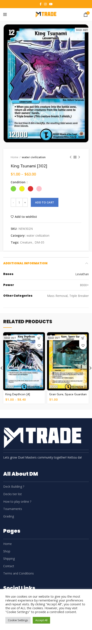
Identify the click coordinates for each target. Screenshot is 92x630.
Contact (8, 566)
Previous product (70, 157)
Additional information (25, 263)
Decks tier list (12, 494)
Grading (8, 516)
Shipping (9, 558)
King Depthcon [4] (17, 394)
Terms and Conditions (18, 573)
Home (14, 157)
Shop (6, 551)
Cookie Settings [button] (18, 620)
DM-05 (39, 242)
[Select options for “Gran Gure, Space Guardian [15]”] (83, 338)
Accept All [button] (41, 620)
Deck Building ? (13, 486)
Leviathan (82, 274)
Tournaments (12, 509)
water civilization (34, 157)
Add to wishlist (26, 216)
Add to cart (44, 202)
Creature (26, 242)
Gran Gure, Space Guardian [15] (68, 396)
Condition (18, 182)
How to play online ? (17, 501)
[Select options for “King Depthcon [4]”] (39, 338)
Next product (79, 157)
